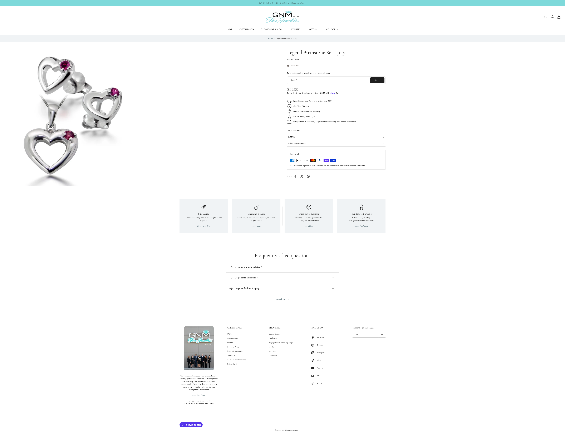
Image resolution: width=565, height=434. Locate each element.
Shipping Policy (233, 347)
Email (294, 80)
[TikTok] (314, 360)
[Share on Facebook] (295, 176)
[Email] (314, 375)
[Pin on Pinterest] (308, 176)
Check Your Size (203, 226)
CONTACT (330, 29)
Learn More (256, 226)
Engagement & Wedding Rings (281, 342)
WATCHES (313, 29)
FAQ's (229, 334)
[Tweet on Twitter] (302, 176)
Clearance (273, 355)
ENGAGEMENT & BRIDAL (271, 29)
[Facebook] (314, 337)
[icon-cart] (559, 17)
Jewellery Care (232, 338)
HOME (229, 29)
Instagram (321, 353)
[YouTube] (314, 368)
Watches (272, 351)
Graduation (273, 338)
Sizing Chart (232, 364)
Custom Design (274, 334)
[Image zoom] (71, 117)
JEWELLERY (295, 29)
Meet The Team (361, 226)
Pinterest (320, 345)
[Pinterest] (314, 345)
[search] (546, 17)
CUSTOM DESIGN (246, 29)
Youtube (320, 368)
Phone (319, 383)
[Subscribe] (381, 334)
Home (270, 38)
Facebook (320, 337)
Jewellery (272, 347)
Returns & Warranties (235, 351)
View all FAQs (281, 299)
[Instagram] (314, 353)
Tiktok (319, 360)
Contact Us (231, 355)
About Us (230, 342)
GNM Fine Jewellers (290, 430)
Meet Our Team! (199, 395)
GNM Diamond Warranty (236, 360)
